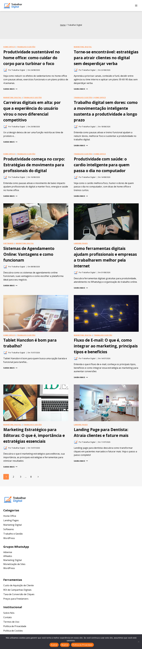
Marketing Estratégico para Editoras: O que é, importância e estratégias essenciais (34, 435)
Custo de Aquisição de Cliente (18, 585)
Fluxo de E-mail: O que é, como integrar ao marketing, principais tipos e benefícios (106, 345)
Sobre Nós (8, 612)
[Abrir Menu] (136, 5)
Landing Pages (81, 243)
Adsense (7, 552)
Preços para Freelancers (15, 598)
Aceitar (54, 645)
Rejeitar (64, 645)
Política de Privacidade (14, 626)
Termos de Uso (11, 621)
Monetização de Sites (14, 564)
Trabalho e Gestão (26, 47)
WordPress (9, 538)
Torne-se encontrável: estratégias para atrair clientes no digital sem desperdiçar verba (106, 57)
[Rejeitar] (138, 641)
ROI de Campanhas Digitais (17, 589)
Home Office (9, 47)
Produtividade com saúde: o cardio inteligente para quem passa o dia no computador (102, 164)
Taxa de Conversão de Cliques (18, 594)
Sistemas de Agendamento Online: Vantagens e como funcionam (28, 254)
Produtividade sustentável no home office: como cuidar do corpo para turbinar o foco (31, 57)
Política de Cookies (13, 630)
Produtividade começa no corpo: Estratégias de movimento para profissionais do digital (34, 164)
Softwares (8, 243)
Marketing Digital (83, 47)
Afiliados (7, 556)
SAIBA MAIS (10, 89)
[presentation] (35, 221)
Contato (7, 617)
